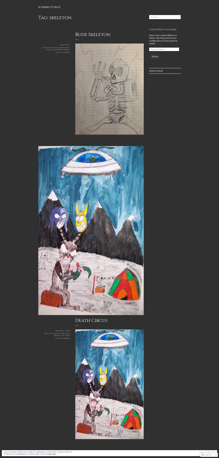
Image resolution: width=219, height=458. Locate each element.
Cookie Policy (51, 454)
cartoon (54, 48)
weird (67, 335)
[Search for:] (165, 17)
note (67, 48)
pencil (48, 50)
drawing (61, 48)
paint (67, 333)
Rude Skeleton (92, 35)
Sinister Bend (156, 71)
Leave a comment (63, 52)
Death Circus (91, 320)
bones (48, 48)
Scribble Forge (49, 7)
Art (76, 39)
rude (54, 50)
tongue (67, 50)
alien (46, 333)
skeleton (60, 50)
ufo (63, 335)
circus (54, 333)
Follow (155, 56)
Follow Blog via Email (163, 29)
